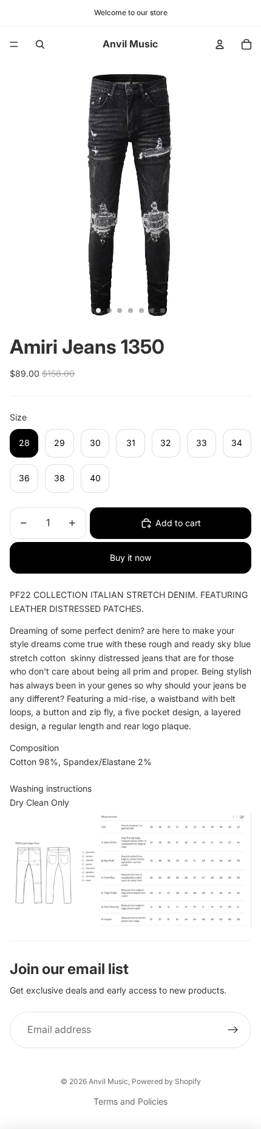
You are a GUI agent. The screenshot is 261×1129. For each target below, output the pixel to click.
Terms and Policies (130, 1101)
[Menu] (14, 44)
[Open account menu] (219, 44)
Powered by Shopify (166, 1081)
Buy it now (130, 557)
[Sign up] (233, 1030)
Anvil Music (108, 1081)
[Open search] (40, 44)
